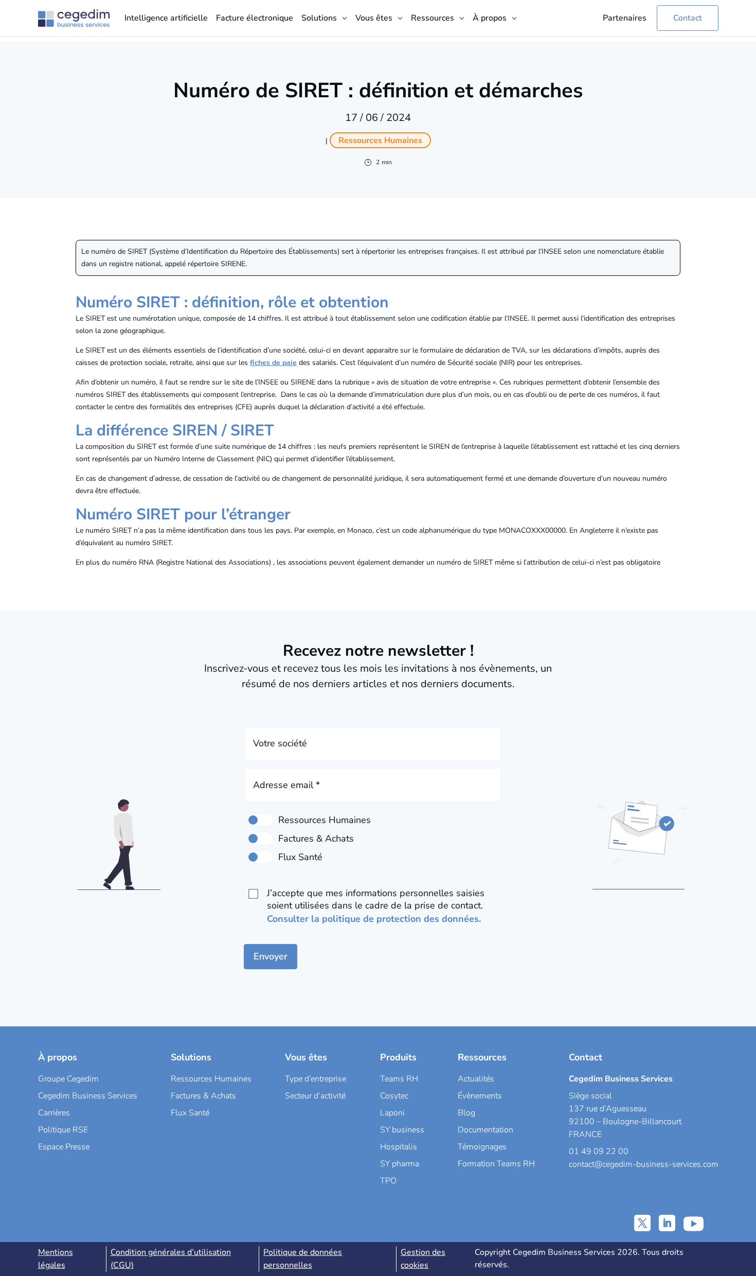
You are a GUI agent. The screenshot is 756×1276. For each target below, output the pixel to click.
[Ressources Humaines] (259, 820)
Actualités (476, 1079)
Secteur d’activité (315, 1096)
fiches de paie (273, 363)
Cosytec (394, 1096)
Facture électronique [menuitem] (254, 18)
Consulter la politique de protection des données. (374, 919)
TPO (388, 1180)
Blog (466, 1112)
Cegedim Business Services (87, 1096)
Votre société (280, 743)
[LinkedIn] (667, 1223)
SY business (402, 1129)
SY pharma (399, 1163)
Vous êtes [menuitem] (373, 18)
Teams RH (399, 1079)
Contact (687, 18)
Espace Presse (63, 1146)
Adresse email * (286, 785)
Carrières (54, 1112)
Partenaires (624, 18)
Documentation (485, 1129)
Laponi (392, 1112)
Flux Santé (190, 1112)
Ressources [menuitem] (432, 18)
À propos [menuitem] (490, 18)
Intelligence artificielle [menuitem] (166, 18)
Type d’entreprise (315, 1079)
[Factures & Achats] (259, 838)
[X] (642, 1223)
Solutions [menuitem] (319, 18)
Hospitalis (398, 1146)
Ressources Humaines (211, 1079)
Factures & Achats (203, 1096)
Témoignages (482, 1146)
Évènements (480, 1096)
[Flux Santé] (259, 857)
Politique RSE (63, 1129)
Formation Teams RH (496, 1163)
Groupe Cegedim (68, 1079)
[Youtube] (693, 1223)
